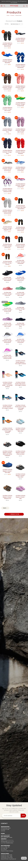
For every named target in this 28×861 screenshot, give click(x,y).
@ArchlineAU (11, 841)
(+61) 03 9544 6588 (5, 834)
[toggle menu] (1, 6)
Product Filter (14, 514)
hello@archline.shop (8, 840)
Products (12, 15)
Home (8, 15)
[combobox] (16, 24)
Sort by (7, 24)
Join (23, 815)
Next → (5, 508)
